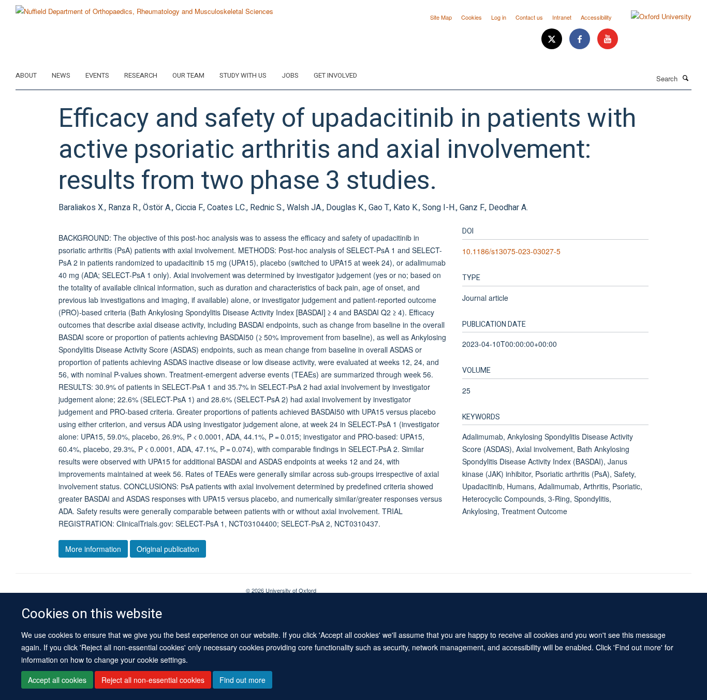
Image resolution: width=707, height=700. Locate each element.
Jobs (290, 75)
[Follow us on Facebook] (580, 39)
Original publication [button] (168, 549)
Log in (498, 17)
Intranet (561, 17)
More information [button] (93, 549)
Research (140, 75)
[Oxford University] (653, 16)
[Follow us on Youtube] (607, 39)
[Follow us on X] (552, 39)
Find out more (242, 680)
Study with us (243, 75)
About (26, 75)
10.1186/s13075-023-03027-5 (511, 251)
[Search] (685, 77)
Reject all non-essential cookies (152, 680)
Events (97, 75)
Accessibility (596, 17)
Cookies (471, 17)
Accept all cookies (57, 680)
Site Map (441, 17)
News (61, 75)
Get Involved (335, 75)
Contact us (529, 17)
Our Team (188, 75)
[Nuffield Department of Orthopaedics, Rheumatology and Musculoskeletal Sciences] (144, 7)
